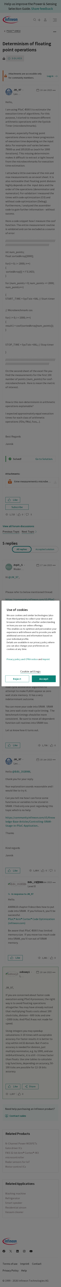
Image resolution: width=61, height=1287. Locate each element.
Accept (43, 678)
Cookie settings (30, 671)
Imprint (46, 659)
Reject (17, 678)
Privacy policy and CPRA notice (22, 659)
